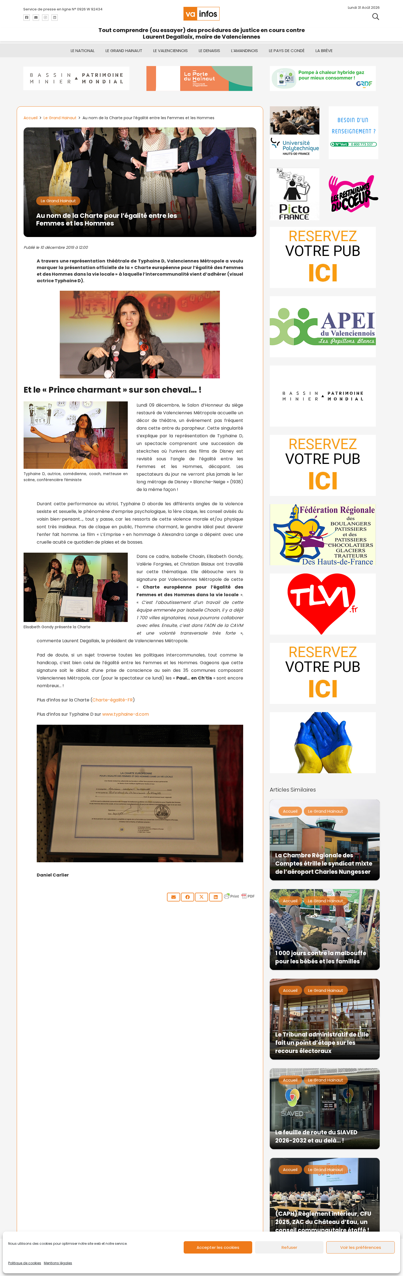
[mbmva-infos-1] (325, 396)
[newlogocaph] (201, 78)
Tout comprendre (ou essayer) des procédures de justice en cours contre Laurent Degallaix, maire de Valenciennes (201, 33)
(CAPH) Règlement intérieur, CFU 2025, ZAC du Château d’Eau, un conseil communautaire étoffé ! (323, 1222)
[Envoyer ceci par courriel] (173, 897)
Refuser (289, 1247)
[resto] (354, 193)
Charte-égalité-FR (112, 700)
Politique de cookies (24, 1263)
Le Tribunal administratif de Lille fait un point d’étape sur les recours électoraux (322, 1042)
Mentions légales (58, 1263)
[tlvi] (325, 604)
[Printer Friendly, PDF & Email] (239, 899)
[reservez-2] (325, 465)
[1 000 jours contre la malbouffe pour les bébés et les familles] (325, 929)
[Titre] (26, 17)
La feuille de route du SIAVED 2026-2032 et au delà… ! (316, 1136)
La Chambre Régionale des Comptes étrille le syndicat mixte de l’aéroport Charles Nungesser (323, 863)
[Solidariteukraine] (325, 742)
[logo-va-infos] (201, 14)
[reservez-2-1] (325, 257)
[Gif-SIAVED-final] (354, 132)
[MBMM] (78, 78)
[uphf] (295, 132)
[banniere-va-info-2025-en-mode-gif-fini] (325, 78)
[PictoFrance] (295, 193)
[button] (375, 16)
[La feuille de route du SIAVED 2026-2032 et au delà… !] (325, 1108)
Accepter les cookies (218, 1247)
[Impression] (325, 326)
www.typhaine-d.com (125, 714)
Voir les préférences (360, 1247)
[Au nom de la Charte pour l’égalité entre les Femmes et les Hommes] (140, 131)
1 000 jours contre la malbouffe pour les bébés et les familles (320, 957)
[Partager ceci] (187, 897)
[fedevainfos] (325, 534)
